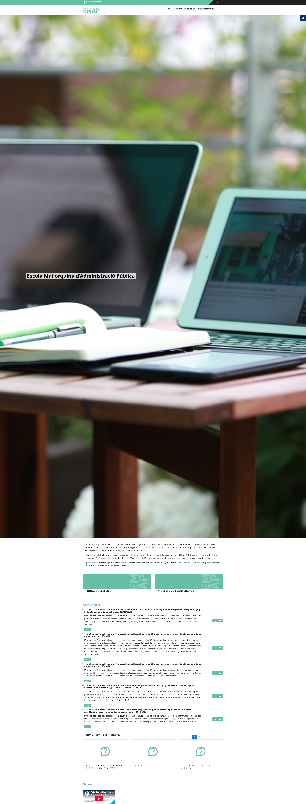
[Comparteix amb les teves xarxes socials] (303, 18)
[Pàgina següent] (220, 736)
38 (216, 737)
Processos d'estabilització (184, 9)
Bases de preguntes (206, 9)
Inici (169, 9)
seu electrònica (186, 562)
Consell (87, 630)
